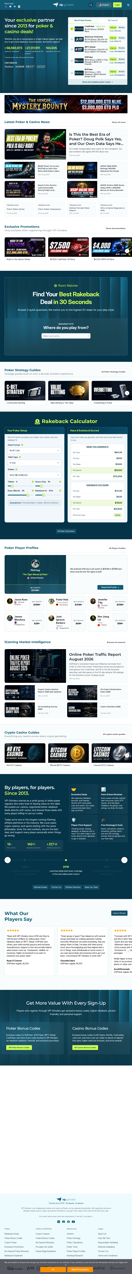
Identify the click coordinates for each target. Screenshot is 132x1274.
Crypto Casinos (43, 1233)
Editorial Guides (40, 887)
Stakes (12, 469)
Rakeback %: (48, 491)
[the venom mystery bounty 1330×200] (66, 104)
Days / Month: (20, 491)
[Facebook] (68, 1221)
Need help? (9, 3)
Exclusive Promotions (14, 1247)
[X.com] (58, 1221)
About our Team (91, 887)
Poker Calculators (75, 1242)
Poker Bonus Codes (13, 1238)
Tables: (20, 482)
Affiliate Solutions (72, 887)
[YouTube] (73, 1221)
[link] (128, 5)
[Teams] (6, 6)
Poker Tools (72, 1247)
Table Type (14, 457)
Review (121, 27)
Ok (53, 1269)
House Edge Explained (46, 1251)
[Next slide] (127, 251)
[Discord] (10, 6)
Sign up (113, 27)
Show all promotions (115, 228)
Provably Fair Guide (44, 1247)
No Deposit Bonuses (45, 1242)
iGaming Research (75, 1255)
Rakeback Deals (12, 1233)
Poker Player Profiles (76, 1251)
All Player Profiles (117, 548)
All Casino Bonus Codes (85, 1047)
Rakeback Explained (13, 1255)
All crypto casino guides (114, 734)
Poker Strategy (73, 1238)
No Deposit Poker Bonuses (17, 1251)
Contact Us (56, 887)
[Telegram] (14, 6)
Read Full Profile (109, 587)
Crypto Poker (11, 1242)
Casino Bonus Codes (45, 1238)
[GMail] (19, 6)
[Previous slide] (5, 251)
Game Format (15, 445)
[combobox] (66, 336)
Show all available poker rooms (96, 82)
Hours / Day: (48, 482)
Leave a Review (119, 913)
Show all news (118, 122)
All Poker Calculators (66, 531)
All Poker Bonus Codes (19, 1047)
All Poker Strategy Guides (113, 372)
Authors (70, 1233)
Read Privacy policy (80, 1269)
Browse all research (116, 642)
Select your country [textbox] (51, 336)
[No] (117, 1267)
